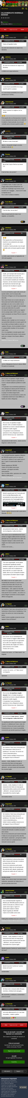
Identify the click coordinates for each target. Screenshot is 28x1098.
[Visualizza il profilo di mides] (2, 413)
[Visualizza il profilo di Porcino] (2, 155)
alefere (7, 554)
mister (7, 484)
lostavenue (8, 978)
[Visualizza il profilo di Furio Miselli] (2, 203)
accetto (23, 1087)
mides (7, 412)
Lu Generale (8, 1003)
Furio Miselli (8, 202)
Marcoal (16, 1009)
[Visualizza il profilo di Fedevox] (2, 929)
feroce (16, 490)
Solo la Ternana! (17, 24)
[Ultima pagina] (26, 29)
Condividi (7, 1071)
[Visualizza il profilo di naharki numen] (2, 891)
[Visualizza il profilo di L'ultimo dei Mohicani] (2, 374)
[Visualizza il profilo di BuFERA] (2, 132)
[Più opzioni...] (25, 37)
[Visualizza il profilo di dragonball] (2, 180)
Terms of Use (7, 1081)
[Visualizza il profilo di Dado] (2, 36)
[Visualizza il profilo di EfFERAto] (2, 228)
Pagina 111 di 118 (14, 29)
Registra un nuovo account (14, 1051)
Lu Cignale (8, 604)
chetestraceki (9, 101)
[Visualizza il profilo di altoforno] (2, 58)
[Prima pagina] (2, 29)
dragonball (8, 179)
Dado (6, 35)
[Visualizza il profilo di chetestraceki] (2, 102)
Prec (5, 29)
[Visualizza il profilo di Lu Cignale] (2, 605)
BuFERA (17, 83)
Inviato (10, 37)
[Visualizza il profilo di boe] (2, 266)
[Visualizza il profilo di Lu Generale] (2, 1004)
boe (6, 265)
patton (7, 737)
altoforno (5, 22)
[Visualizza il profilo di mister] (2, 485)
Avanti (22, 29)
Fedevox (7, 928)
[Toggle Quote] (3, 41)
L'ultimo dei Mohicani (11, 373)
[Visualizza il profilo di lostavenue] (2, 979)
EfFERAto (8, 228)
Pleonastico (17, 984)
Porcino (7, 154)
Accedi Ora (14, 1061)
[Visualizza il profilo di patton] (2, 738)
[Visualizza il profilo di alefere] (2, 555)
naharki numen (9, 890)
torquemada (17, 159)
